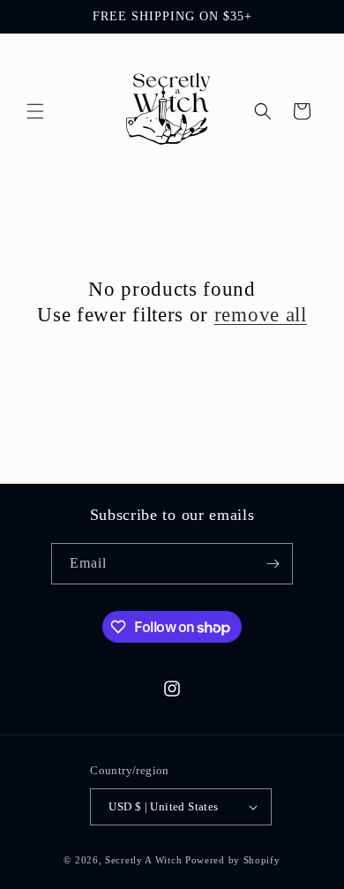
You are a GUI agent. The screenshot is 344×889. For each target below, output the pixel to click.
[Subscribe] (272, 563)
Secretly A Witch (143, 860)
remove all (260, 315)
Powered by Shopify (232, 860)
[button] (35, 111)
